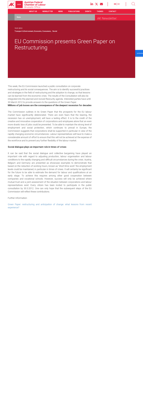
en (115, 4)
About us (33, 11)
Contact (112, 11)
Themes (100, 11)
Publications (74, 11)
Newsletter (47, 11)
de (118, 4)
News (60, 11)
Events (88, 11)
